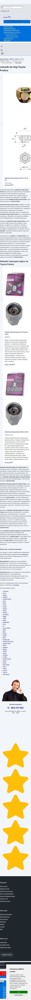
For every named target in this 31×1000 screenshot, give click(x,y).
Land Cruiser (6, 628)
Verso (4, 662)
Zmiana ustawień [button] (18, 995)
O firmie (2, 927)
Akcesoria (7, 40)
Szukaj (2, 981)
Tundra (5, 657)
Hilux (4, 624)
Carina (5, 608)
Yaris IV (5, 672)
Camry (5, 606)
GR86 (4, 616)
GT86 (4, 618)
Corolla (5, 612)
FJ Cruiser (6, 614)
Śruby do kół (8, 26)
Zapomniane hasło (5, 947)
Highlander (6, 622)
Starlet (5, 651)
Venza (4, 660)
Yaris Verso (6, 674)
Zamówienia (3, 942)
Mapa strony (2, 964)
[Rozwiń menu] (2, 54)
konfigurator (24, 554)
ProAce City (6, 639)
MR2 (4, 632)
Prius (4, 637)
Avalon (5, 595)
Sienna (5, 649)
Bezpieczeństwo (4, 917)
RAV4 (4, 645)
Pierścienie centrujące (11, 30)
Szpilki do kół (8, 38)
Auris (4, 593)
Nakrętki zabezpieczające (12, 36)
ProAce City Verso (8, 641)
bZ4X (4, 603)
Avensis (5, 597)
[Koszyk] (1, 50)
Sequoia (5, 647)
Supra (4, 653)
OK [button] (18, 992)
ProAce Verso (7, 643)
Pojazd (11, 59)
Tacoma (5, 655)
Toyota (17, 59)
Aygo (4, 601)
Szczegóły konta (4, 945)
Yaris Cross (6, 664)
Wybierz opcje (9, 364)
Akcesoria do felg (5, 901)
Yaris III (5, 670)
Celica (4, 610)
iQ (3, 626)
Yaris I (4, 666)
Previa (4, 635)
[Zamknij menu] (0, 977)
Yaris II (5, 668)
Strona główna (4, 59)
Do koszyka (8, 185)
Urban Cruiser (7, 659)
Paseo (4, 633)
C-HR (4, 605)
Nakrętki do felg (9, 28)
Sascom (6, 968)
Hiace (4, 620)
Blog (1, 929)
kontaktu (16, 585)
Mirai (4, 630)
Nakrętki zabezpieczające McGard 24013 (16, 432)
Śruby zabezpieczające (11, 34)
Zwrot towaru (4, 919)
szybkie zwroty (7, 954)
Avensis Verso (7, 599)
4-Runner (5, 591)
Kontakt (2, 924)
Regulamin (3, 922)
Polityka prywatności (6, 914)
